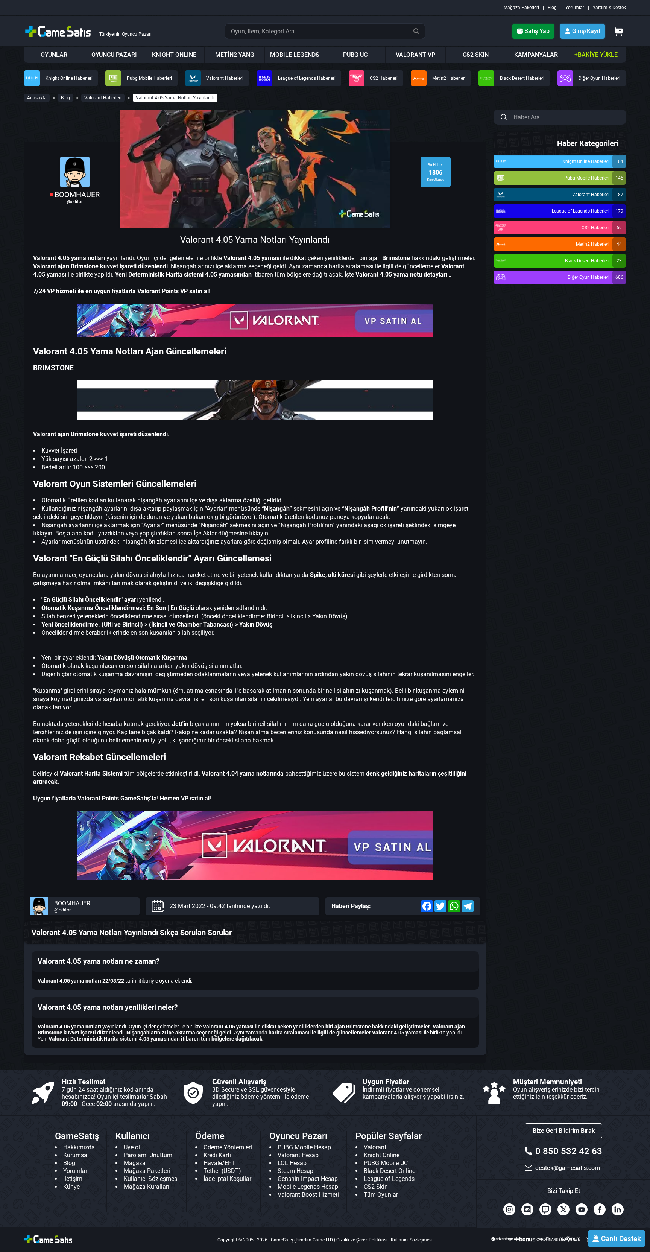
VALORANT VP (415, 54)
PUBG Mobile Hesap (304, 1147)
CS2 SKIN (476, 54)
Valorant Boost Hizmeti (308, 1194)
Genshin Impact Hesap (308, 1178)
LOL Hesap (292, 1163)
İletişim (72, 1178)
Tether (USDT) (222, 1170)
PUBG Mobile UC (386, 1163)
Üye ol (132, 1147)
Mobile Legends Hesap (308, 1186)
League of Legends (389, 1178)
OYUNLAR (54, 54)
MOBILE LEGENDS (294, 54)
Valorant (375, 1147)
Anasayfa (37, 97)
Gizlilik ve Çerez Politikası (361, 1240)
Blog (552, 7)
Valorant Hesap (298, 1155)
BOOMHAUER (77, 194)
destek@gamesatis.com (567, 1167)
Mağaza (135, 1163)
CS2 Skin (376, 1186)
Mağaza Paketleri (521, 7)
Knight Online (381, 1155)
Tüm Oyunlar (381, 1194)
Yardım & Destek (609, 7)
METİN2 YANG (234, 54)
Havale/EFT (219, 1163)
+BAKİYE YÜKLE (596, 54)
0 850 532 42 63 (568, 1151)
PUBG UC (355, 54)
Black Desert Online (389, 1170)
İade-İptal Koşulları (228, 1178)
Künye (71, 1186)
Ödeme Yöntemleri (228, 1147)
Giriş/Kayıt (586, 31)
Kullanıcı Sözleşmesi (151, 1178)
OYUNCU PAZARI (114, 54)
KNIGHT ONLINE (174, 54)
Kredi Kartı (217, 1155)
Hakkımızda (79, 1147)
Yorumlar (574, 7)
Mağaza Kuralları (146, 1186)
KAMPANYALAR (536, 54)
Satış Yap (537, 31)
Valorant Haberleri (102, 97)
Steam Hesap (295, 1170)
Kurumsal (76, 1155)
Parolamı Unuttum (148, 1155)
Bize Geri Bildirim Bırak (564, 1130)
